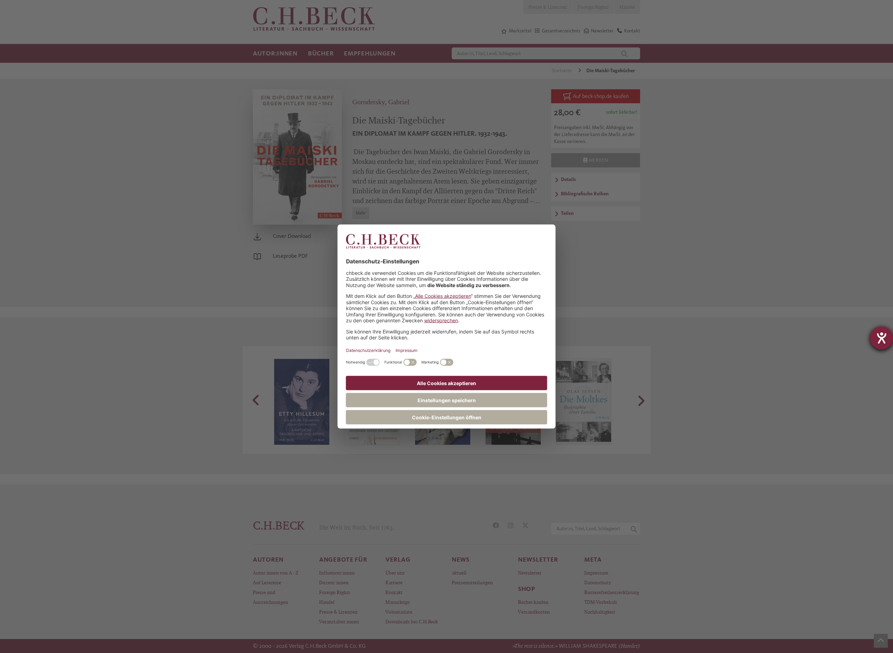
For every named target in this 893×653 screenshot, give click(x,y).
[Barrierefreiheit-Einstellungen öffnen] (881, 338)
